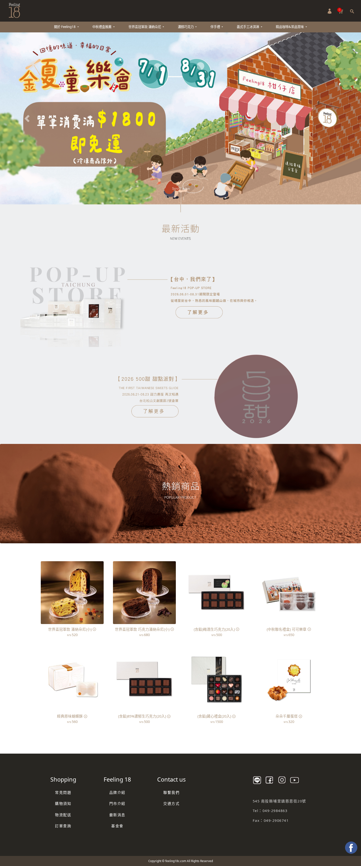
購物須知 (63, 803)
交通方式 (171, 803)
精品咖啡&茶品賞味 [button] (290, 27)
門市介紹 (117, 803)
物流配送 (63, 814)
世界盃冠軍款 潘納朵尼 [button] (145, 27)
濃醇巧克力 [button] (186, 27)
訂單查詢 (63, 825)
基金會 (117, 825)
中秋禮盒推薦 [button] (102, 27)
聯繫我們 (171, 792)
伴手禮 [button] (215, 27)
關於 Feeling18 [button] (65, 27)
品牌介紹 (117, 792)
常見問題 (63, 792)
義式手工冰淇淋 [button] (248, 27)
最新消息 (117, 814)
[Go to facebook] (351, 847)
